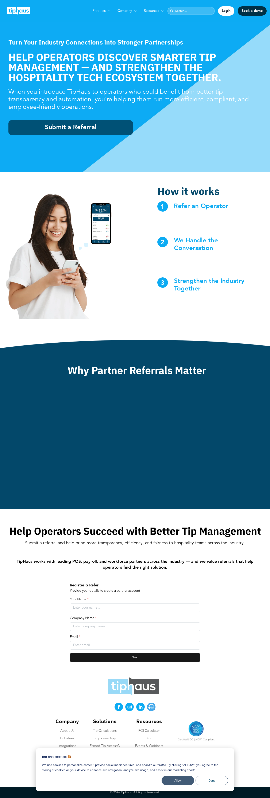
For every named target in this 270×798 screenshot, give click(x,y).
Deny (211, 780)
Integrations (67, 746)
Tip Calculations (105, 731)
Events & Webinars (149, 746)
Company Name (83, 618)
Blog (149, 738)
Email (75, 637)
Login (226, 11)
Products (99, 11)
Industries (67, 738)
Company (124, 11)
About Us (67, 731)
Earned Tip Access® (105, 746)
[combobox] (191, 11)
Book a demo (252, 11)
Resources (151, 11)
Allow (177, 780)
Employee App (104, 738)
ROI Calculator (149, 731)
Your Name (79, 599)
